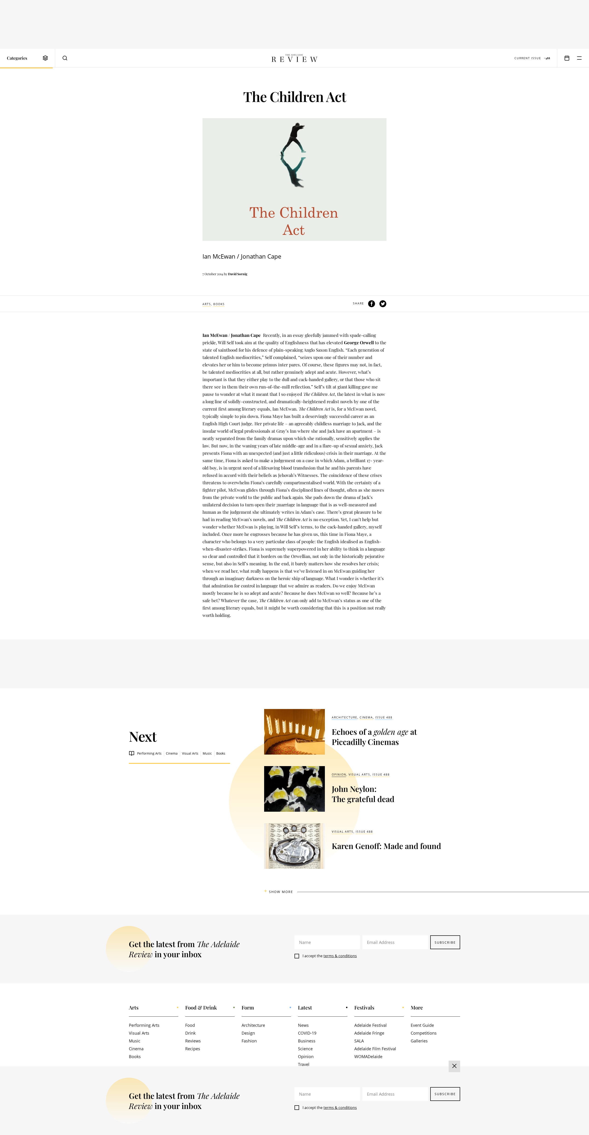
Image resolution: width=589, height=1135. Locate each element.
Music (207, 753)
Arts (206, 304)
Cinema (172, 753)
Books (219, 304)
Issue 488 (384, 717)
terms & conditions (340, 955)
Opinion (339, 774)
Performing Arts (149, 753)
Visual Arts (190, 753)
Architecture (344, 717)
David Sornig (237, 274)
